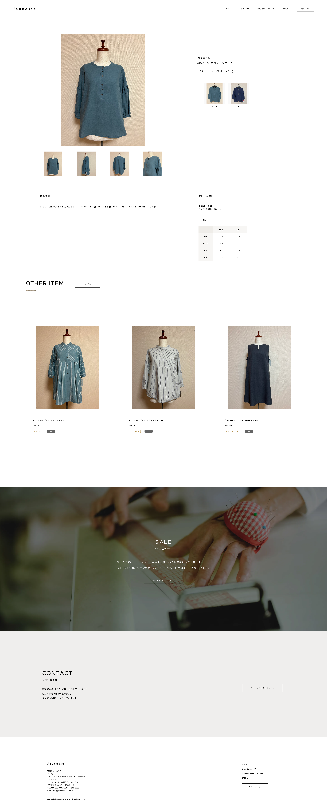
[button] (176, 89)
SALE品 (245, 778)
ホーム (244, 764)
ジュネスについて (249, 769)
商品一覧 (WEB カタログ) (252, 773)
